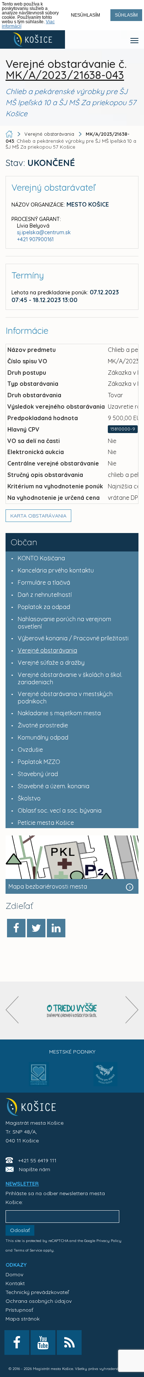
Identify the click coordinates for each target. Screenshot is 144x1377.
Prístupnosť (19, 1310)
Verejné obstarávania (49, 134)
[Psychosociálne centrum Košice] (39, 1078)
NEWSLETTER (22, 1183)
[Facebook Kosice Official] (16, 1342)
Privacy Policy (108, 1240)
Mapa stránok (23, 1318)
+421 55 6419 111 (37, 1160)
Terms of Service (28, 1250)
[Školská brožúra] (72, 1010)
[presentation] (12, 1010)
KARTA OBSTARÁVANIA (38, 515)
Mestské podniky (72, 1051)
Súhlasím (126, 15)
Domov (14, 1274)
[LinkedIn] (56, 928)
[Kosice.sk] (32, 39)
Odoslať (20, 1230)
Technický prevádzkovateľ (37, 1292)
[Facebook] (16, 928)
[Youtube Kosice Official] (43, 1342)
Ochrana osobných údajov (39, 1301)
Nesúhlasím (85, 15)
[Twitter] (36, 928)
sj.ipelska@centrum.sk (44, 232)
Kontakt (15, 1283)
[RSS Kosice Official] (69, 1342)
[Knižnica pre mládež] (105, 1078)
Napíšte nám (34, 1169)
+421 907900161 (35, 239)
